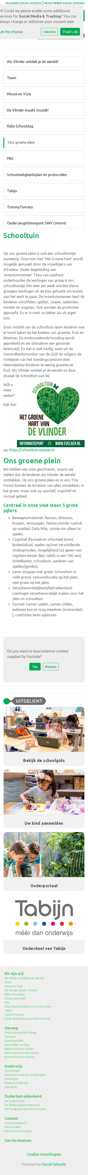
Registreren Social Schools (64, 3)
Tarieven (10, 1036)
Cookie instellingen (44, 1154)
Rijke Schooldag (20, 126)
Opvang (11, 1028)
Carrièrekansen (18, 1140)
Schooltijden (12, 1070)
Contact (11, 1118)
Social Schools (54, 1164)
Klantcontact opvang (18, 1131)
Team (11, 78)
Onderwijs (14, 1066)
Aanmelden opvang (17, 1044)
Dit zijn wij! (14, 974)
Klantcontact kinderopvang (22, 1052)
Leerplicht (11, 1087)
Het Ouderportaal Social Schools (25, 1109)
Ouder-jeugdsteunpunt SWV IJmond (36, 223)
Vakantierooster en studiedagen (25, 1074)
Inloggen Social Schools (23, 3)
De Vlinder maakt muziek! (28, 110)
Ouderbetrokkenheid (23, 1096)
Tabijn (12, 191)
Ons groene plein (21, 142)
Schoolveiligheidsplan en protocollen (37, 175)
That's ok (70, 32)
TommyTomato (20, 207)
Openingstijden (14, 1040)
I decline (49, 32)
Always (51, 667)
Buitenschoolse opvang (19, 1056)
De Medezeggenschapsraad (22, 1105)
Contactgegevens (16, 1122)
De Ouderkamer (15, 1100)
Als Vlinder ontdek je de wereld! (32, 62)
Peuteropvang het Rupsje (21, 1032)
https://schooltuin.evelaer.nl (31, 450)
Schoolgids (11, 1078)
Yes (35, 667)
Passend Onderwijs (16, 1082)
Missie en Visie (19, 94)
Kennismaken (13, 1127)
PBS (10, 158)
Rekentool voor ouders (19, 1048)
